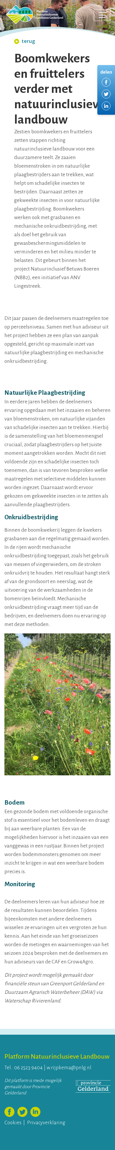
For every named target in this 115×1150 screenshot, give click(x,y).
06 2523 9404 (28, 1067)
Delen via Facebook (106, 82)
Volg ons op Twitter (22, 1112)
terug (28, 41)
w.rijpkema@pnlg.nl (69, 1067)
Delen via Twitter (106, 94)
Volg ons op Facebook (9, 1112)
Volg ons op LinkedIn (35, 1112)
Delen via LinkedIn (106, 105)
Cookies (13, 1122)
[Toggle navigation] (102, 15)
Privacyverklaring (46, 1122)
